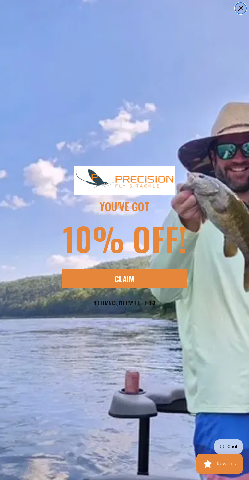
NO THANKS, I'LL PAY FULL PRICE (124, 303)
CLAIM (125, 279)
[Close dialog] (240, 8)
